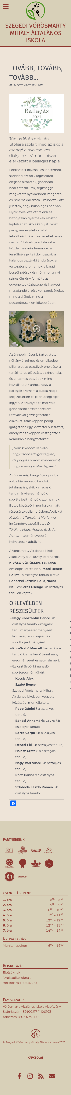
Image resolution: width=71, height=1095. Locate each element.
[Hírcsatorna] (41, 1077)
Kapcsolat (35, 1057)
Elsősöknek (11, 972)
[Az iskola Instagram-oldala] (30, 1077)
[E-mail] (52, 1077)
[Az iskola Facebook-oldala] (19, 1077)
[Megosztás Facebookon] (13, 803)
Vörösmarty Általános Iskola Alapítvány (32, 1006)
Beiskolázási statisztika (20, 983)
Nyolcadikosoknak (17, 978)
